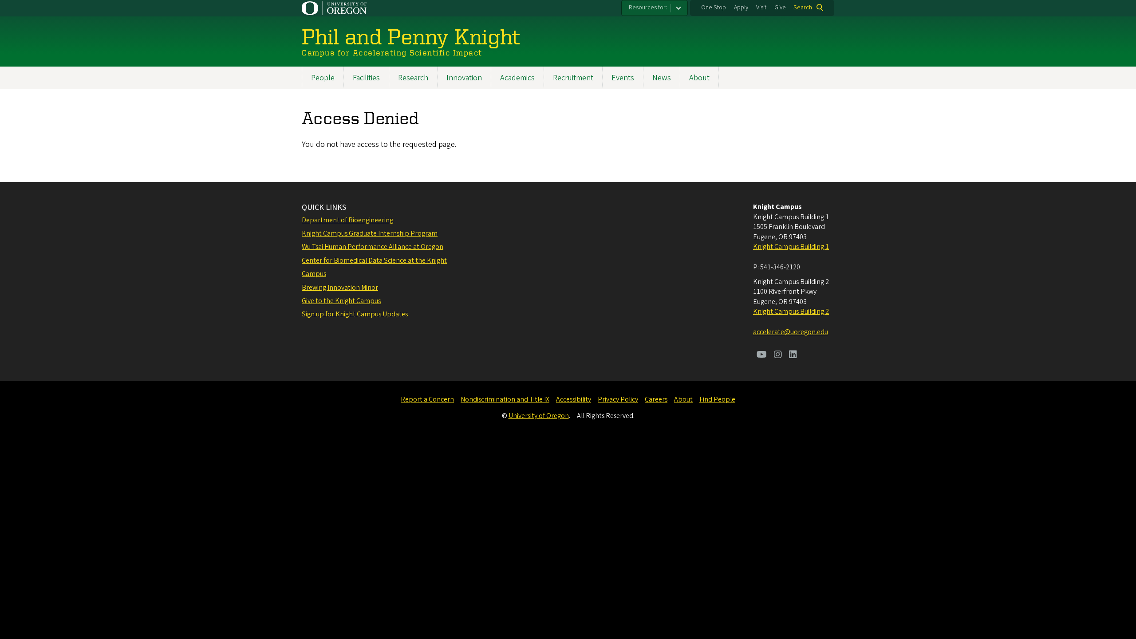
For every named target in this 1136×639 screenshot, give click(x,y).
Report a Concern (427, 399)
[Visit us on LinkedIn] (793, 355)
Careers (656, 399)
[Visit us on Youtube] (761, 355)
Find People (717, 399)
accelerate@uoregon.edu (790, 332)
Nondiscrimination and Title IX (505, 399)
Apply (741, 7)
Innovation (464, 77)
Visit (761, 7)
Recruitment (573, 77)
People (323, 77)
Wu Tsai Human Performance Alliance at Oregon (372, 247)
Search (802, 7)
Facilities (366, 77)
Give (780, 7)
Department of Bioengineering (347, 220)
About (699, 77)
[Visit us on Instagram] (777, 355)
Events (622, 77)
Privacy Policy (618, 399)
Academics (517, 77)
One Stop (713, 7)
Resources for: (648, 7)
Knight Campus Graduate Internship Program (370, 233)
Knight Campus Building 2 (791, 311)
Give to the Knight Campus (341, 301)
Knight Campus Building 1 (791, 247)
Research (413, 77)
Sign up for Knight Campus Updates (355, 314)
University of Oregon (539, 416)
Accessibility (573, 399)
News (661, 77)
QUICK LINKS (324, 207)
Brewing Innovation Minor (340, 287)
